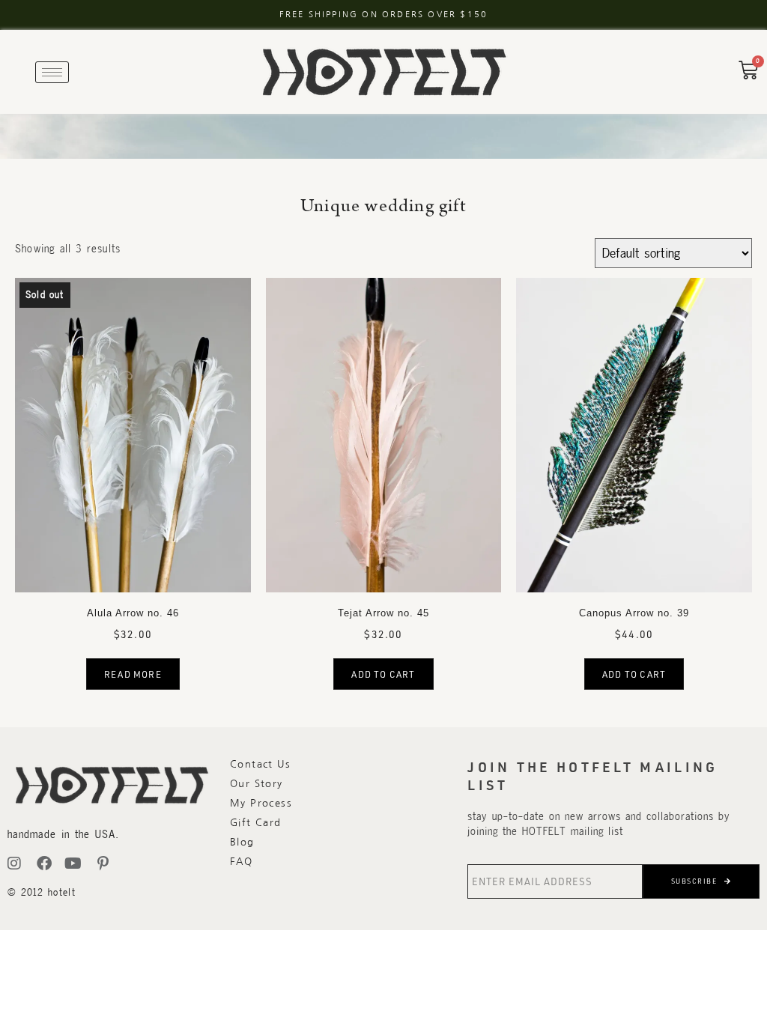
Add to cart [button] (383, 674)
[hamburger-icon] (52, 72)
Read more (133, 674)
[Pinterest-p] (103, 863)
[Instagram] (14, 863)
